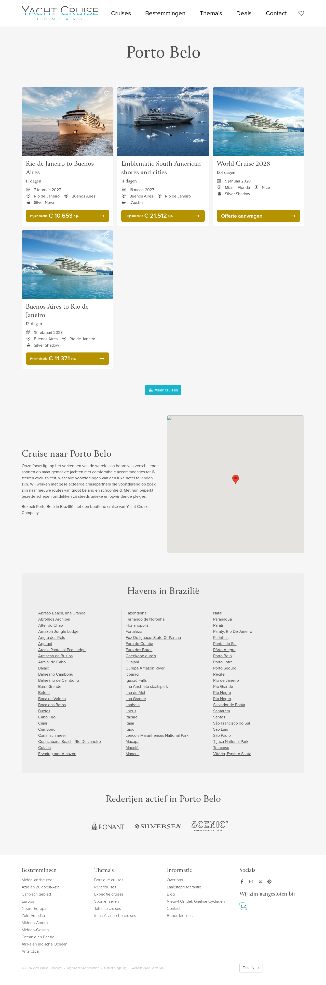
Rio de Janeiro (226, 680)
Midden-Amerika (36, 923)
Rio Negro (222, 692)
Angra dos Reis (51, 637)
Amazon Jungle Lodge (58, 631)
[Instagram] (252, 881)
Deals (244, 13)
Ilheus (131, 711)
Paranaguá (222, 619)
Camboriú (47, 729)
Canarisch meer (52, 735)
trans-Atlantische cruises (115, 915)
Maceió (132, 748)
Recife (219, 674)
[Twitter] (261, 881)
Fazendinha (136, 613)
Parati (218, 625)
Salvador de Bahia (229, 705)
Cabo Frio (47, 717)
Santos (219, 717)
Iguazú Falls (136, 680)
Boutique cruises (108, 880)
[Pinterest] (270, 881)
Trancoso (221, 748)
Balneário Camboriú (55, 674)
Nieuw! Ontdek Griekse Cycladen (196, 901)
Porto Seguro (224, 668)
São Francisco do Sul (231, 723)
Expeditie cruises (109, 894)
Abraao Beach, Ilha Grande (62, 613)
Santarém (221, 711)
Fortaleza (134, 631)
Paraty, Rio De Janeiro (232, 631)
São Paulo (222, 735)
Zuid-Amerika (33, 915)
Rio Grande (223, 686)
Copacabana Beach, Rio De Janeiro (69, 741)
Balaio (43, 668)
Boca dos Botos (52, 705)
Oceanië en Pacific (38, 937)
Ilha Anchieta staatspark (147, 686)
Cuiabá (44, 748)
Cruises (121, 13)
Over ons (175, 880)
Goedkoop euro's (141, 656)
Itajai (130, 723)
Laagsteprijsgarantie (184, 887)
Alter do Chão (50, 625)
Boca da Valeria (52, 699)
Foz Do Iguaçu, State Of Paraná (153, 637)
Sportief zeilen (106, 901)
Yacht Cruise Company (60, 13)
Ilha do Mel (135, 692)
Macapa (132, 741)
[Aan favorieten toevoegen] (106, 93)
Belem (44, 692)
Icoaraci (132, 674)
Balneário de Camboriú (58, 680)
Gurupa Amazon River (145, 668)
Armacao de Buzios (55, 656)
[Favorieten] (301, 14)
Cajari (43, 723)
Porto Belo (222, 656)
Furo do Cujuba (139, 644)
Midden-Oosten (35, 930)
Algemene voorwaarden (83, 968)
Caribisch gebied (36, 894)
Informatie (179, 870)
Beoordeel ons (180, 915)
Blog (171, 894)
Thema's (211, 13)
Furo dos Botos (139, 650)
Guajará (132, 662)
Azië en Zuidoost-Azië (41, 887)
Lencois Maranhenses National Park (157, 735)
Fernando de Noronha (145, 619)
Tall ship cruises (107, 908)
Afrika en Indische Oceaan (44, 944)
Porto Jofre (223, 662)
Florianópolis (137, 625)
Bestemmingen (165, 13)
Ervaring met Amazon (57, 754)
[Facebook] (243, 881)
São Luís (220, 729)
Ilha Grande (136, 699)
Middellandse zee (37, 880)
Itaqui (130, 729)
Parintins (220, 637)
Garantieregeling (115, 968)
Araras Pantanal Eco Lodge (62, 650)
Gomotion (157, 968)
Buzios (44, 711)
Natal (217, 613)
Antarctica (30, 951)
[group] (106, 826)
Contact (276, 13)
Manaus (132, 754)
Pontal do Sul (225, 644)
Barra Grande (49, 686)
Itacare (132, 717)
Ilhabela (133, 705)
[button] (235, 479)
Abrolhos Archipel (54, 619)
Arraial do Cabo (52, 662)
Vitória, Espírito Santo (232, 754)
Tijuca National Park (230, 741)
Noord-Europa (34, 908)
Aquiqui (45, 644)
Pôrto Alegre (224, 650)
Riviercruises (105, 887)
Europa (28, 901)
